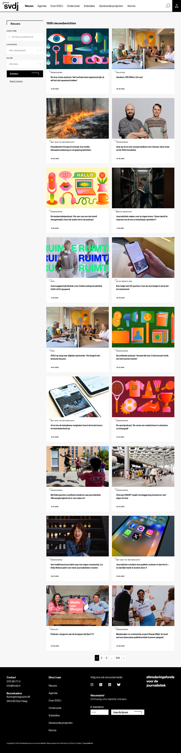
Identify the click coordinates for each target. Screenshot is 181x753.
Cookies (78, 743)
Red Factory (64, 743)
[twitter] (100, 684)
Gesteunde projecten (111, 6)
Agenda (41, 6)
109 (118, 657)
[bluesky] (119, 684)
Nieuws (29, 6)
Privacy (72, 743)
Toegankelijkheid (87, 743)
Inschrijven (120, 712)
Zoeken (14, 73)
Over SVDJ (56, 6)
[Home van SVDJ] (10, 6)
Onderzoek (73, 6)
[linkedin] (109, 684)
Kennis (131, 6)
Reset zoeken (16, 81)
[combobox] (23, 50)
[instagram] (92, 684)
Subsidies (89, 6)
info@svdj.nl (13, 685)
